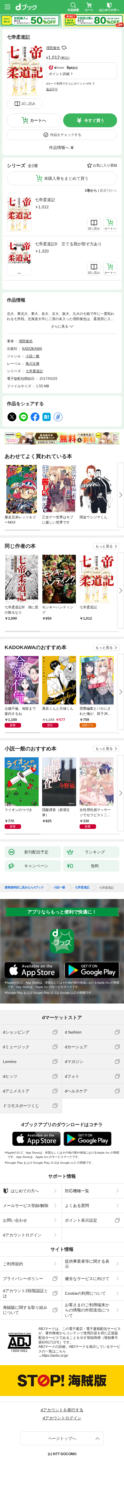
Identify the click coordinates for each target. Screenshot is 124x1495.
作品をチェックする (65, 135)
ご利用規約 (13, 1264)
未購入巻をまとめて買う (66, 178)
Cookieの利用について (85, 1293)
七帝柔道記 (45, 199)
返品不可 (52, 89)
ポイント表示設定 (81, 1220)
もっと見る (104, 546)
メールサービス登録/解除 (25, 1205)
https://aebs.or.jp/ (55, 1356)
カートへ (38, 120)
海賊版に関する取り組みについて (25, 1310)
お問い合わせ (15, 1220)
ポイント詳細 (59, 74)
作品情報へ (59, 147)
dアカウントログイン (22, 1235)
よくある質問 (77, 1205)
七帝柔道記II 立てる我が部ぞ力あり (68, 244)
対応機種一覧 (77, 1190)
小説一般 (33, 356)
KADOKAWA (32, 349)
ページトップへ (62, 1438)
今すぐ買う (94, 120)
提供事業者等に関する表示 (87, 1264)
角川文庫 (33, 364)
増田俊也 (53, 48)
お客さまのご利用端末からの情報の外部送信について (87, 1310)
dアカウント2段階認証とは (25, 1293)
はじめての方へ (25, 1190)
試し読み (28, 104)
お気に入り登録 (105, 165)
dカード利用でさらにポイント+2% (68, 83)
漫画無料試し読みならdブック (24, 887)
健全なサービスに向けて (87, 1278)
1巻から (91, 190)
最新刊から (108, 190)
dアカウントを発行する (62, 1410)
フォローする (64, 48)
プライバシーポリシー (23, 1278)
